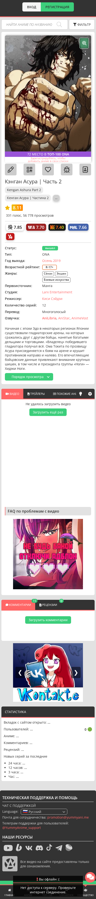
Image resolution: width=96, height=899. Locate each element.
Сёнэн (48, 274)
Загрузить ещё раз (48, 412)
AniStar (64, 318)
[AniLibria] (10, 236)
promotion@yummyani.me (68, 817)
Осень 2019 (51, 260)
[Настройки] (90, 394)
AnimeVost (80, 318)
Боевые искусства (56, 280)
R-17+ (49, 267)
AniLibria (49, 318)
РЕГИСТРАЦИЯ (57, 7)
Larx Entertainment (57, 292)
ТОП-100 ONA (58, 154)
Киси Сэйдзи (52, 298)
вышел (50, 248)
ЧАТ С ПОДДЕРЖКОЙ (19, 805)
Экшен (61, 274)
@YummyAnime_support (21, 827)
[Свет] (80, 394)
